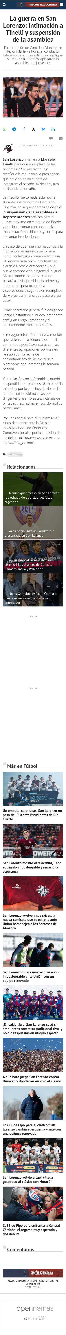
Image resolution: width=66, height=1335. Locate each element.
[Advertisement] (33, 651)
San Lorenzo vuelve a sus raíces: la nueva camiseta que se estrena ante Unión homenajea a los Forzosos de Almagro (30, 921)
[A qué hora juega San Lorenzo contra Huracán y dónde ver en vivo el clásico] (33, 1055)
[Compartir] (4, 129)
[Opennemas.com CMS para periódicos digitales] (35, 1313)
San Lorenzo (15, 454)
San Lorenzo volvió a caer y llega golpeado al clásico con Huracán (28, 1179)
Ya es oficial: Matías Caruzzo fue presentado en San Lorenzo (29, 533)
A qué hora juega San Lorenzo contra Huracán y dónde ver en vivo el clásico (32, 1078)
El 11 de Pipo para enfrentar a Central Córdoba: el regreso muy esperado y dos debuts (31, 1229)
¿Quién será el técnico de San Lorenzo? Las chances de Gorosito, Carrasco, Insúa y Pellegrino (29, 564)
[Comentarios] (51, 138)
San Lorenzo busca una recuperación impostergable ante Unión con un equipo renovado (31, 976)
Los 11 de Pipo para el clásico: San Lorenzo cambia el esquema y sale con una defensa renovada (32, 1129)
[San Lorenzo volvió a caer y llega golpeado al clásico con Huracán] (33, 1155)
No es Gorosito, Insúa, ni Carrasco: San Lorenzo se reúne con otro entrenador (31, 598)
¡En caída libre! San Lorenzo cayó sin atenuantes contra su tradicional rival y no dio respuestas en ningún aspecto (32, 1028)
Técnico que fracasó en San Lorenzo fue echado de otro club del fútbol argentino (32, 497)
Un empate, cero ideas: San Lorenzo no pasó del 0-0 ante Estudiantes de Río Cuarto (32, 814)
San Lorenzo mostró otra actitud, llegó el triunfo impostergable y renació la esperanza (32, 867)
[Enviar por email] (60, 138)
